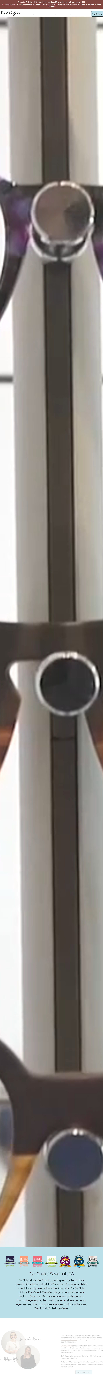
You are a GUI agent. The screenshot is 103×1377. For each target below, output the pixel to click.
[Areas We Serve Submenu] (83, 14)
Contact (87, 14)
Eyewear (51, 14)
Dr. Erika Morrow (59, 1346)
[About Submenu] (70, 14)
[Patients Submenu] (63, 14)
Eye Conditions (40, 14)
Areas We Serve (77, 14)
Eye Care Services (26, 14)
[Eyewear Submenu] (54, 14)
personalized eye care (62, 1340)
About (67, 14)
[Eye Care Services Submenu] (33, 14)
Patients (59, 14)
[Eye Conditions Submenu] (46, 14)
